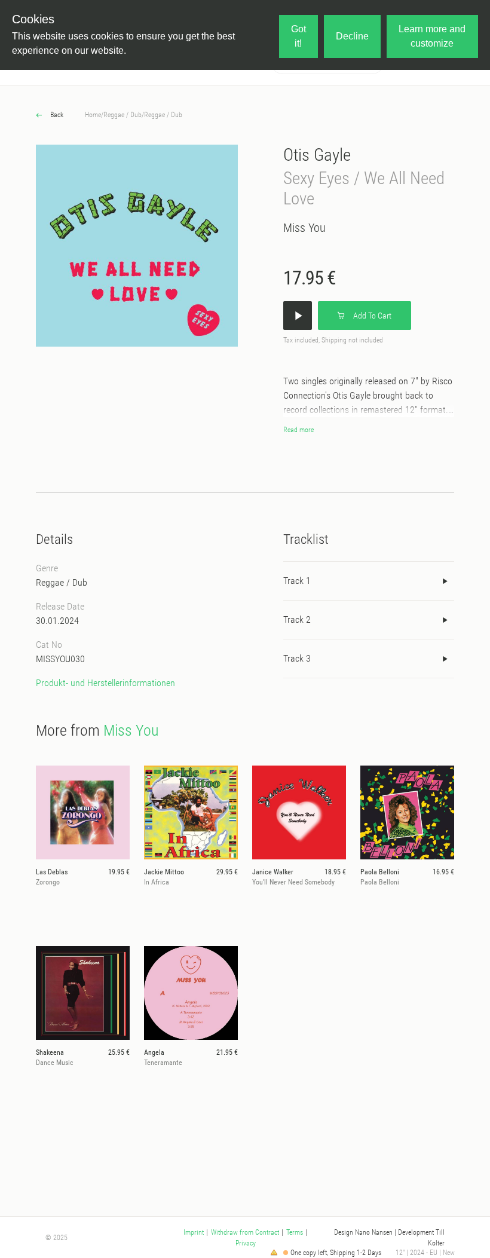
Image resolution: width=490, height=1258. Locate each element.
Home (93, 115)
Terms (294, 1232)
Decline (352, 36)
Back (55, 115)
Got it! (298, 36)
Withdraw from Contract (245, 1232)
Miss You (304, 228)
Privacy (245, 1243)
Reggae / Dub (122, 115)
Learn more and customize (432, 36)
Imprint (193, 1232)
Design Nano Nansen (363, 1232)
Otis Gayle (317, 155)
